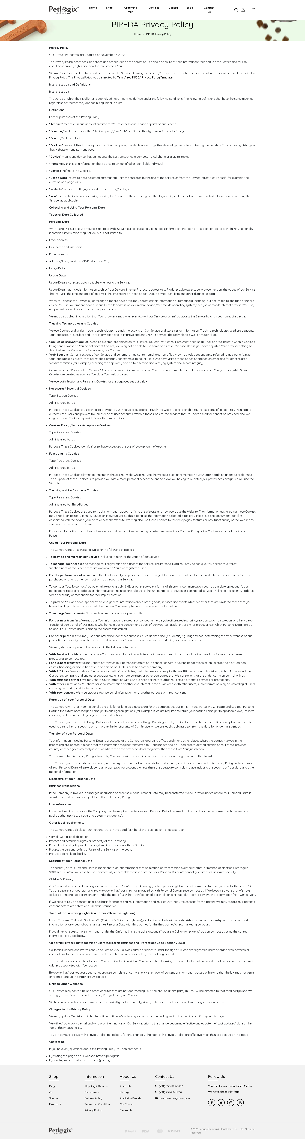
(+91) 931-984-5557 (170, 1092)
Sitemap (54, 1098)
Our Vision (126, 1104)
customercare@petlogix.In (174, 1098)
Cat (51, 1092)
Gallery (173, 7)
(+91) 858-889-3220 (171, 1086)
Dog (52, 1086)
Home (93, 7)
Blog (190, 7)
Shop (109, 7)
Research (126, 1110)
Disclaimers (92, 1092)
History (124, 1092)
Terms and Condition (97, 1104)
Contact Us (209, 9)
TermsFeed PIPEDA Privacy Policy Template (144, 77)
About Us (125, 1086)
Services (154, 7)
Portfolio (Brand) (130, 1098)
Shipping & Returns (96, 1086)
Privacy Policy (93, 1110)
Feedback (55, 1104)
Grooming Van (130, 9)
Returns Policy (93, 1098)
